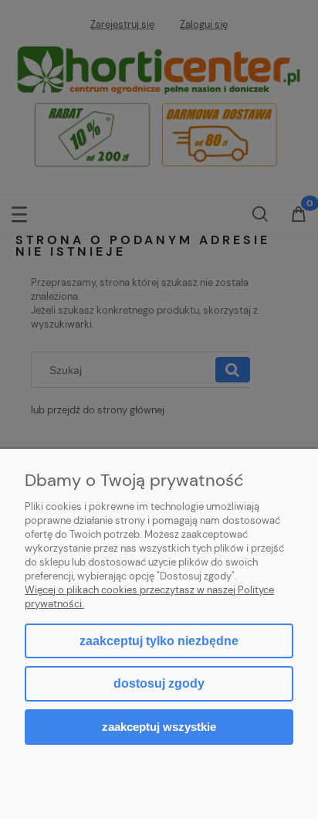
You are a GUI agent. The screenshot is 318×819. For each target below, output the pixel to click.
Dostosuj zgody (159, 683)
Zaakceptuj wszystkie (159, 726)
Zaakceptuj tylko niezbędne (159, 640)
